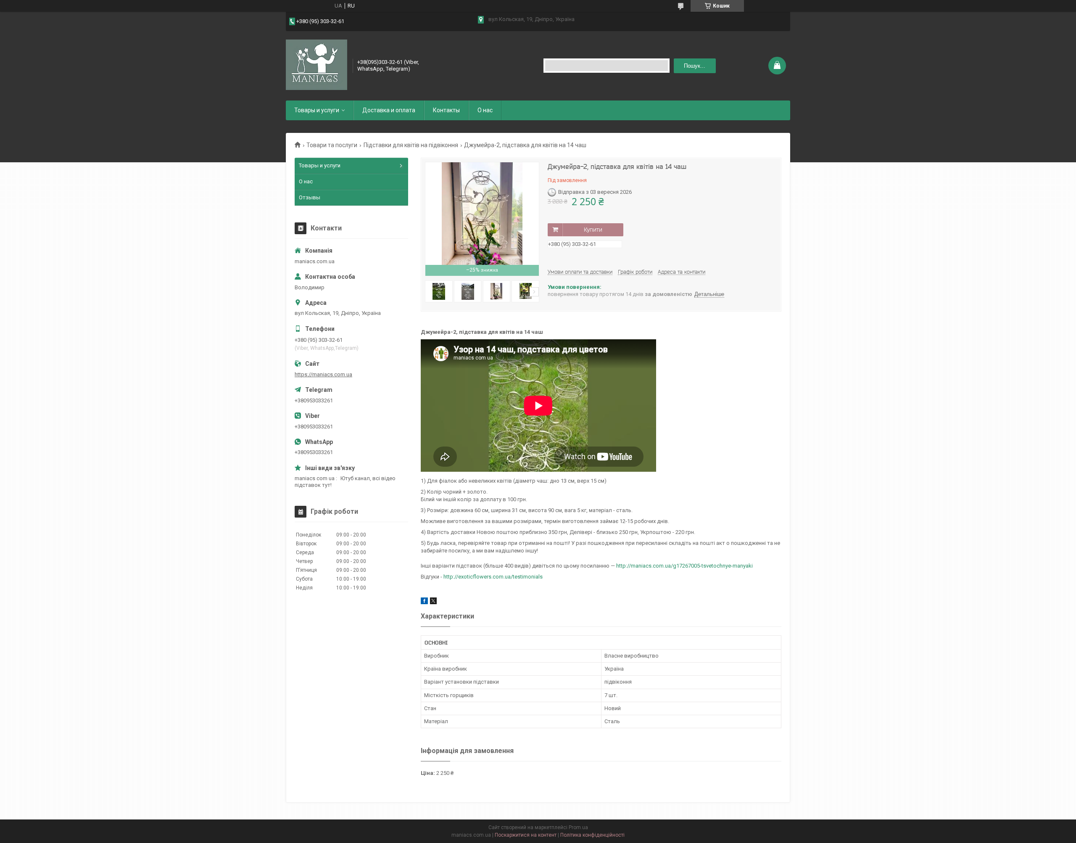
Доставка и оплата (388, 110)
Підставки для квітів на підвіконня (411, 145)
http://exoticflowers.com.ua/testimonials (493, 576)
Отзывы (309, 197)
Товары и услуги (316, 110)
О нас (485, 110)
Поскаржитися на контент (525, 835)
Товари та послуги (331, 145)
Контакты (446, 110)
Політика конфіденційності (592, 835)
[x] (433, 602)
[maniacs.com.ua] (316, 65)
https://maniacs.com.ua (323, 374)
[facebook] (424, 602)
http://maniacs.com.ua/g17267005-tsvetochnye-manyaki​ (684, 566)
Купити (593, 229)
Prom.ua (578, 827)
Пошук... (694, 66)
